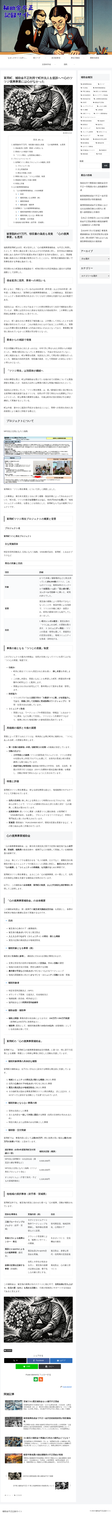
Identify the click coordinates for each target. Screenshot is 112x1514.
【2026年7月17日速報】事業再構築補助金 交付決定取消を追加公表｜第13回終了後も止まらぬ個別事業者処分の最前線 (94, 236)
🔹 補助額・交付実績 (26, 219)
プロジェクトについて (22, 159)
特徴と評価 (19, 183)
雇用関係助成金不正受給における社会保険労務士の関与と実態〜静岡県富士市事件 (94, 208)
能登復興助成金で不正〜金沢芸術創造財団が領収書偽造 (94, 197)
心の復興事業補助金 (21, 187)
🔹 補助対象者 (23, 201)
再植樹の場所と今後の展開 (25, 180)
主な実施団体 (23, 169)
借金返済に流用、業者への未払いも (29, 148)
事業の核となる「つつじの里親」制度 (30, 176)
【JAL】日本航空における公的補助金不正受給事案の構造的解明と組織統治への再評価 (94, 221)
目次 (35, 140)
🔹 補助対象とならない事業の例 (30, 215)
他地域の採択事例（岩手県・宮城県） (30, 222)
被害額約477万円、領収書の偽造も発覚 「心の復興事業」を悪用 (39, 145)
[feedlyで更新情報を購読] (36, 1379)
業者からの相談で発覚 (24, 152)
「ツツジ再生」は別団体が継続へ (28, 155)
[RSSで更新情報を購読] (41, 1379)
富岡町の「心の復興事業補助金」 (28, 208)
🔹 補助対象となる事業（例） (29, 198)
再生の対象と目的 (25, 173)
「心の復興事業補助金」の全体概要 (29, 191)
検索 (82, 161)
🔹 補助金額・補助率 (26, 205)
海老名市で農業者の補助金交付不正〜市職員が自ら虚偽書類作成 (94, 186)
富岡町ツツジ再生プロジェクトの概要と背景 (32, 162)
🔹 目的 (21, 194)
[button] (50, 1366)
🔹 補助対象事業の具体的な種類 (30, 212)
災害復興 (8, 1350)
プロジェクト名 (24, 166)
